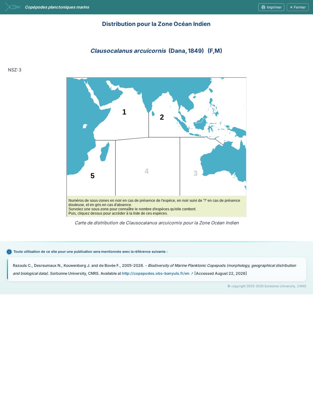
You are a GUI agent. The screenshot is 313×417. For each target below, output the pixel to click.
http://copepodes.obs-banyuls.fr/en (156, 273)
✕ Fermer (298, 7)
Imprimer (274, 7)
